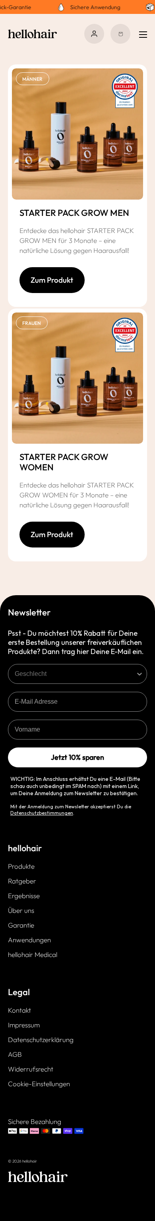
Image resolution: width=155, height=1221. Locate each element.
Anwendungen (29, 940)
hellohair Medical (32, 954)
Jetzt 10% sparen (77, 757)
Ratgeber (22, 881)
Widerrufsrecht (30, 1069)
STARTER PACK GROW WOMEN (63, 462)
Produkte (21, 866)
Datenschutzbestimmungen (41, 813)
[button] (120, 34)
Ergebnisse (24, 895)
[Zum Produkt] (52, 290)
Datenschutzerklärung (41, 1039)
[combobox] (75, 673)
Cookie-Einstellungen (39, 1083)
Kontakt (19, 1010)
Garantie (21, 925)
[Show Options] (139, 673)
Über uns (21, 910)
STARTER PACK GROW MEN (74, 213)
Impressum (24, 1025)
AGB (15, 1054)
